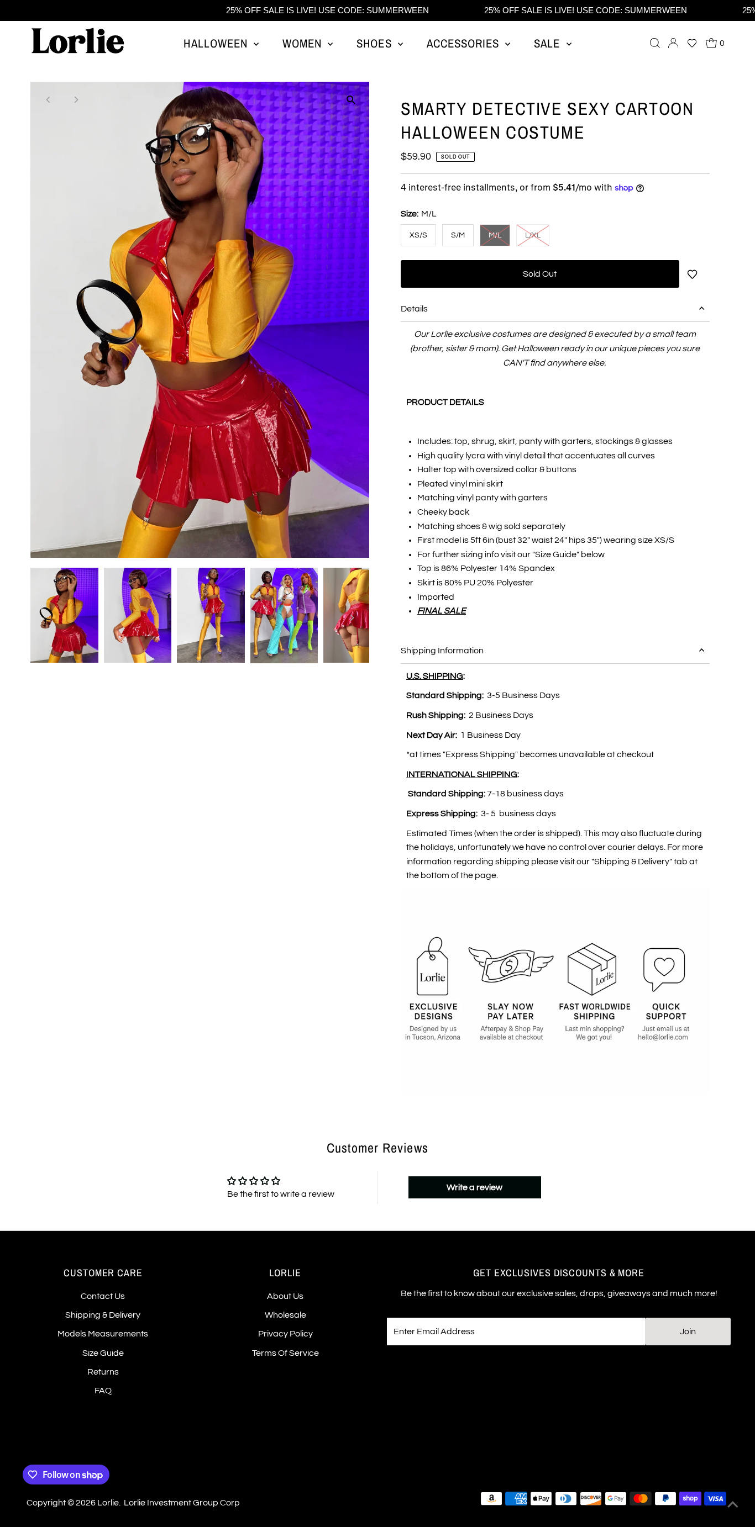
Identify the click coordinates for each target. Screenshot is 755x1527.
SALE (548, 43)
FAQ (103, 1390)
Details (414, 308)
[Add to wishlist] (694, 274)
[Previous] (48, 99)
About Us (285, 1296)
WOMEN (303, 43)
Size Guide (103, 1353)
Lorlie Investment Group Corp (182, 1502)
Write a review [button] (474, 1187)
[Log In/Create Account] (673, 43)
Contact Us (103, 1296)
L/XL (533, 235)
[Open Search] (655, 43)
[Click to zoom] (351, 99)
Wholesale (285, 1315)
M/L (495, 235)
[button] (692, 43)
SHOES (375, 43)
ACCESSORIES (465, 43)
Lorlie (108, 1502)
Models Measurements (102, 1333)
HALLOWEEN (217, 43)
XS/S (418, 235)
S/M (458, 235)
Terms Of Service (285, 1353)
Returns (103, 1371)
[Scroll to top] (733, 1505)
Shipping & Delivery (102, 1315)
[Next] (75, 99)
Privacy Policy (285, 1333)
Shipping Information (442, 650)
